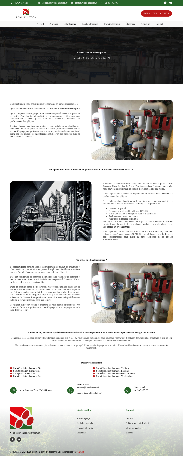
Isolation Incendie (90, 24)
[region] (37, 432)
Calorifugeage (69, 24)
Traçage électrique (112, 24)
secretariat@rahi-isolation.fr (89, 393)
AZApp (80, 452)
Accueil (40, 24)
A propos (53, 24)
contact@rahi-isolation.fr (88, 387)
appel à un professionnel (118, 227)
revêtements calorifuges (134, 203)
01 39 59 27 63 (141, 390)
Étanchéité (130, 24)
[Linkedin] (170, 2)
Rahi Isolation (46, 113)
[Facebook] (165, 2)
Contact (159, 24)
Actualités (145, 24)
